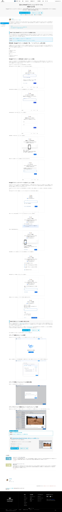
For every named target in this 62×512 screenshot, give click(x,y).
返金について (31, 509)
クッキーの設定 (15, 509)
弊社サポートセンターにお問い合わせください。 (50, 485)
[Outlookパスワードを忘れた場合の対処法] (8, 458)
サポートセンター (40, 499)
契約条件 (6, 509)
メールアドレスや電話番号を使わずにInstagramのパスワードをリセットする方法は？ (24, 40)
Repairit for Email (22, 323)
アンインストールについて (36, 509)
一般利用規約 (20, 509)
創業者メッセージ (32, 499)
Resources (8, 488)
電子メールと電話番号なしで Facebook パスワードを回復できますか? (22, 38)
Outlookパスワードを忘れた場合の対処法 (19, 457)
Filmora (25, 496)
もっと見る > (14, 460)
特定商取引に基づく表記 (25, 509)
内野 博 (10, 478)
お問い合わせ (39, 496)
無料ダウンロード (14, 448)
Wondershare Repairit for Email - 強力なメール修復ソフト (25, 438)
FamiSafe (25, 503)
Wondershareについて (32, 496)
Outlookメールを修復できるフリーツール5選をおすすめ (20, 434)
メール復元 (19, 19)
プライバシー (10, 509)
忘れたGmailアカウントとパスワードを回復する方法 (18, 464)
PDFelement (25, 502)
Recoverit (25, 499)
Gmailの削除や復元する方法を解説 (17, 432)
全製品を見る (25, 505)
